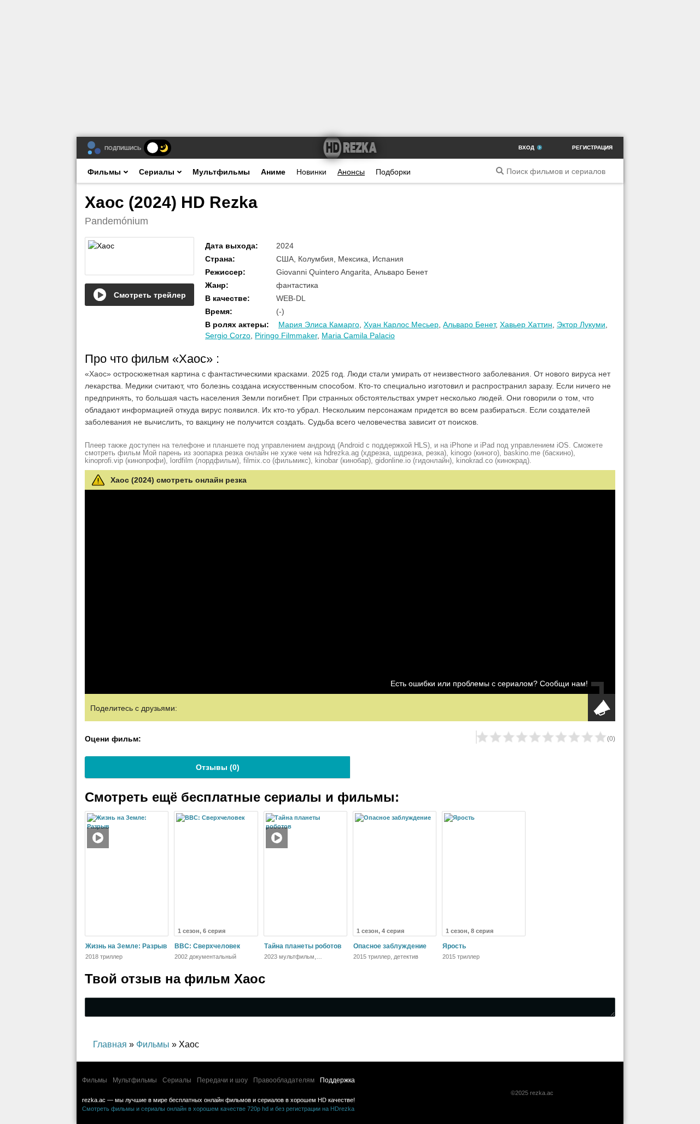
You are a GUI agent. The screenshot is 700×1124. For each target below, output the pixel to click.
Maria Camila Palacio (358, 335)
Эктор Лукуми (581, 324)
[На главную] (350, 148)
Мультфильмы (221, 171)
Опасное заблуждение (390, 946)
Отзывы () (218, 767)
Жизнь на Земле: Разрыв (126, 946)
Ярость (454, 946)
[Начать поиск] (499, 171)
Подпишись (122, 148)
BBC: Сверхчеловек (207, 946)
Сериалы (156, 171)
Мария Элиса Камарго (318, 324)
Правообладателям (283, 1080)
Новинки (311, 171)
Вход (526, 147)
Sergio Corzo (227, 335)
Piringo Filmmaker (286, 335)
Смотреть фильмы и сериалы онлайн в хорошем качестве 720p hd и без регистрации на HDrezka (218, 1108)
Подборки (393, 171)
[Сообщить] (601, 707)
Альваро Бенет (469, 324)
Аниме (273, 171)
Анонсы (351, 171)
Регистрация (592, 147)
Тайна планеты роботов (302, 946)
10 (600, 737)
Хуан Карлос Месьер (401, 324)
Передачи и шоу (222, 1080)
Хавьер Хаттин (526, 324)
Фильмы (104, 171)
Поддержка (337, 1080)
